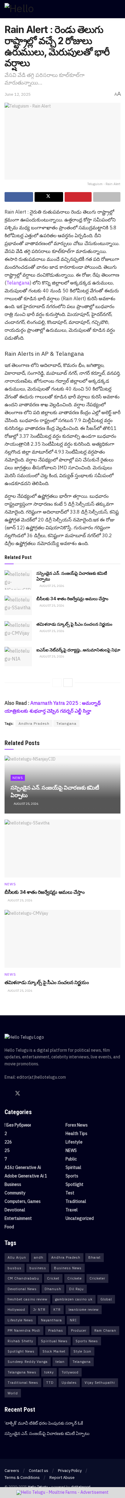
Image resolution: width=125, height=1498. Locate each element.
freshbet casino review (27, 1299)
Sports (72, 1176)
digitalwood (80, 1486)
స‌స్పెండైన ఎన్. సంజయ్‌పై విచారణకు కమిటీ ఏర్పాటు (47, 1433)
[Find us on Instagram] (39, 1093)
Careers (12, 1470)
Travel (72, 1210)
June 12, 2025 (18, 94)
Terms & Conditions (22, 1477)
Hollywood (16, 1309)
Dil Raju (76, 1289)
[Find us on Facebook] (7, 1093)
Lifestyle (74, 1142)
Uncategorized (80, 1218)
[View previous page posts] (57, 682)
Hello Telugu (38, 1486)
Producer (78, 1330)
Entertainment (18, 1218)
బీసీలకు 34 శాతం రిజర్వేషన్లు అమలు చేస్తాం (72, 598)
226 (8, 1142)
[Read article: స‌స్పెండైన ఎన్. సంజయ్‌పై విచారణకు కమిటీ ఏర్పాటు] (18, 580)
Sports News (87, 1341)
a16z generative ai (23, 1167)
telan (60, 1362)
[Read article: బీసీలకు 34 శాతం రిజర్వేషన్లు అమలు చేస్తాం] (18, 605)
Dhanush (53, 1289)
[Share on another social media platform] (106, 197)
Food (9, 1227)
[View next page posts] (68, 682)
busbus (15, 1268)
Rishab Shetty (20, 1341)
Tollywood (70, 1372)
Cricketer (97, 1278)
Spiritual (73, 1167)
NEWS (17, 778)
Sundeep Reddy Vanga (28, 1362)
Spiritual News (54, 1341)
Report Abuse (62, 1477)
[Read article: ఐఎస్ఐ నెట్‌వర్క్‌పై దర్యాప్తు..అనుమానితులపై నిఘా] (18, 656)
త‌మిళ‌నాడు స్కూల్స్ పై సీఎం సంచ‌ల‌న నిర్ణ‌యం (74, 624)
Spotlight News (21, 1351)
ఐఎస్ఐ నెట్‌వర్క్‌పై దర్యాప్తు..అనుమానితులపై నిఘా (78, 649)
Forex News (77, 1125)
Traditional (76, 1201)
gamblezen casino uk (74, 1299)
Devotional (15, 1210)
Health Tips (76, 1133)
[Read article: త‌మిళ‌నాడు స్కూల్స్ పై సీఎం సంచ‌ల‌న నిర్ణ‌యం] (18, 631)
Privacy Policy (70, 1470)
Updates (69, 1382)
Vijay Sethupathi (100, 1382)
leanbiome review (84, 1309)
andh (38, 1257)
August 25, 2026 (51, 586)
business (37, 1268)
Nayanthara (51, 1320)
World (13, 1393)
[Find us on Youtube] (28, 1093)
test (70, 1193)
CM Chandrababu (23, 1278)
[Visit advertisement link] (62, 1492)
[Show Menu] (117, 9)
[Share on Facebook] (19, 197)
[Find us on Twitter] (17, 1093)
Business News (68, 1268)
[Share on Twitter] (49, 197)
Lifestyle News (20, 1320)
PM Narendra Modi (24, 1330)
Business (13, 1184)
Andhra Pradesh (34, 723)
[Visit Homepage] (32, 9)
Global (106, 1299)
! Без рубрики (18, 1125)
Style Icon (82, 1351)
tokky (49, 1372)
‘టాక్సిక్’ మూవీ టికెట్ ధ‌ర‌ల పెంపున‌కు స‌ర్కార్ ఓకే (44, 1423)
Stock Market (54, 1351)
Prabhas (55, 1330)
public (71, 1159)
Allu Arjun (17, 1257)
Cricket (53, 1278)
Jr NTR (39, 1309)
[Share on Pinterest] (78, 197)
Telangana (18, 283)
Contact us (38, 1470)
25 (7, 1150)
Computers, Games (23, 1201)
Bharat (94, 1257)
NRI (73, 1320)
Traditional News (23, 1382)
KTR (57, 1309)
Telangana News (22, 1372)
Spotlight (74, 1184)
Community (15, 1193)
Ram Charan (105, 1330)
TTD (50, 1382)
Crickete (74, 1278)
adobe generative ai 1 (26, 1176)
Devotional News (22, 1289)
